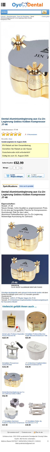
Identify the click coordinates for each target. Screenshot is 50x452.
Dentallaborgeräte (11, 16)
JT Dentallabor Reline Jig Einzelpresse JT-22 (33, 421)
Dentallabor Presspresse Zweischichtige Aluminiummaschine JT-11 (10, 364)
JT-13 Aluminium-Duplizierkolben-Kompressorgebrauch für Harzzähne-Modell (36, 364)
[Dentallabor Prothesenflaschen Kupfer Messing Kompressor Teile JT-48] (36, 321)
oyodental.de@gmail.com (26, 443)
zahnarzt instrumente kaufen (31, 293)
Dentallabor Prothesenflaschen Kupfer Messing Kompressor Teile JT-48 (36, 335)
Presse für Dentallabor (23, 16)
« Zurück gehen (45, 16)
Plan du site (39, 432)
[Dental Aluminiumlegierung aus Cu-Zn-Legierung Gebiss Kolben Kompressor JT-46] (13, 380)
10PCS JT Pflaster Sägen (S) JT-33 (22, 298)
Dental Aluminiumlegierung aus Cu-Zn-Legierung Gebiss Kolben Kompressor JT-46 (13, 393)
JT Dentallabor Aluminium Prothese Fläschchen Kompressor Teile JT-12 (13, 422)
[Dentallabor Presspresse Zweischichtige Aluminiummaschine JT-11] (13, 351)
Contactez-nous (26, 432)
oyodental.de (25, 436)
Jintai (10, 139)
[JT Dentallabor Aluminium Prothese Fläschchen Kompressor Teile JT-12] (13, 409)
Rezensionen (32, 134)
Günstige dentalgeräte (9, 293)
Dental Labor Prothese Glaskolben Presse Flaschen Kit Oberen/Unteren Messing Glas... (13, 335)
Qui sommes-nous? (13, 432)
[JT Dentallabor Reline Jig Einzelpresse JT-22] (36, 409)
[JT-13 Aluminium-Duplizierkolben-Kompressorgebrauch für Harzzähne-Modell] (36, 351)
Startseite (3, 16)
